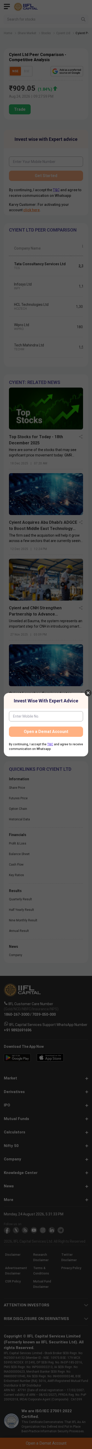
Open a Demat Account (46, 731)
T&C (50, 744)
